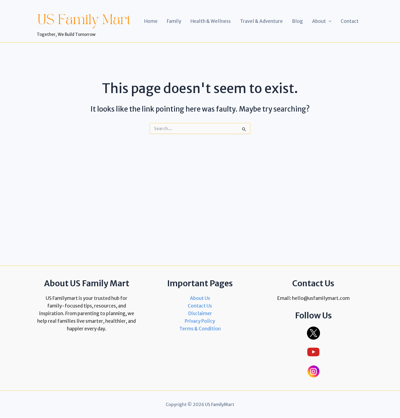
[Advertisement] (200, 190)
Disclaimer (200, 313)
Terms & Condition (200, 329)
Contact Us (200, 306)
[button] (328, 21)
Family (174, 21)
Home (151, 21)
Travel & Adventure (261, 21)
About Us (200, 298)
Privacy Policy (200, 321)
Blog (297, 21)
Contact (350, 21)
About (319, 21)
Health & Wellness (210, 21)
